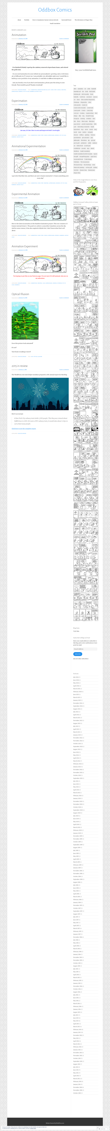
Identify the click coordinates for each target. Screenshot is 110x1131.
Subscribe (78, 654)
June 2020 (76, 818)
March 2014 (76, 1003)
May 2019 (76, 856)
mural (75, 132)
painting (87, 135)
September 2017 (77, 911)
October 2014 (77, 989)
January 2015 (77, 983)
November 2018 (77, 873)
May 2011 (75, 1073)
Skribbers (76, 151)
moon (86, 129)
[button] (85, 210)
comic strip (54, 89)
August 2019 (76, 847)
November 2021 (77, 772)
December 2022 (77, 738)
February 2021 (77, 795)
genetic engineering (87, 124)
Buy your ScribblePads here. (85, 70)
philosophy (77, 140)
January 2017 (77, 934)
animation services (42, 89)
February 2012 (77, 1047)
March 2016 (76, 948)
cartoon (95, 97)
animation (34, 89)
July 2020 (76, 816)
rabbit (89, 143)
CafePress (82, 97)
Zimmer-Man (83, 170)
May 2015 (75, 971)
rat (74, 145)
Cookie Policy (33, 1128)
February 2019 (77, 865)
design (75, 116)
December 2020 (77, 801)
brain (91, 94)
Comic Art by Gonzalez (80, 107)
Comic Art (84, 105)
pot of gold (26, 91)
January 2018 (77, 902)
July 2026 (75, 677)
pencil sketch (77, 137)
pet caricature (85, 137)
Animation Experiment (25, 246)
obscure (76, 135)
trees (93, 164)
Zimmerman (91, 170)
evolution (88, 118)
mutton (84, 132)
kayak (92, 126)
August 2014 (76, 992)
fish (75, 121)
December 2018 (77, 870)
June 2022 (76, 752)
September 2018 (77, 879)
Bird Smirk (92, 91)
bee (83, 91)
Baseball (93, 88)
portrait (93, 140)
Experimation (19, 100)
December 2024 (77, 703)
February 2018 (77, 899)
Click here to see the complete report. (24, 428)
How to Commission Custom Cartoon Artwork (45, 20)
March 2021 (76, 792)
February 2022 (77, 764)
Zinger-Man (77, 173)
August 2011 (76, 1064)
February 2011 (77, 1081)
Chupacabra (83, 102)
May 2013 (76, 1021)
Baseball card (77, 91)
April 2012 (76, 1041)
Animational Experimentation (29, 146)
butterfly (76, 97)
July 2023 (75, 726)
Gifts (95, 124)
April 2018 (76, 894)
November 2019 (77, 839)
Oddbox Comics (55, 10)
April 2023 (76, 729)
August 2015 (76, 966)
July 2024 (76, 712)
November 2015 (77, 960)
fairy (94, 118)
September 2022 (78, 746)
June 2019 (76, 853)
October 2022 (77, 743)
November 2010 (77, 1090)
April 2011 (76, 1075)
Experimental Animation (26, 194)
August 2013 (76, 1012)
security (83, 148)
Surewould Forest (66, 20)
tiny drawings (87, 164)
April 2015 (76, 974)
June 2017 (76, 920)
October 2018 (77, 876)
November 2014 (77, 986)
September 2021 (77, 778)
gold (44, 283)
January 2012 (77, 1049)
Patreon (59, 283)
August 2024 (77, 709)
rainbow (32, 91)
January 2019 (77, 868)
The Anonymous (85, 162)
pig (89, 140)
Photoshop (84, 140)
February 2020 (77, 830)
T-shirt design (88, 159)
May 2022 (76, 755)
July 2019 (75, 850)
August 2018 (76, 882)
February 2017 (77, 931)
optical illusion (38, 356)
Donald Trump (90, 116)
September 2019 (77, 844)
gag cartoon (77, 124)
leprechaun (15, 91)
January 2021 (77, 798)
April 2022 (76, 758)
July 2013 (75, 1015)
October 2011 (77, 1058)
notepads (90, 132)
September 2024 (78, 706)
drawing (82, 118)
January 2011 (77, 1084)
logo (82, 129)
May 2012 (76, 1038)
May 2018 (76, 891)
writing (95, 167)
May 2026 (76, 683)
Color (89, 102)
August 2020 (77, 813)
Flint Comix (85, 121)
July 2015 (75, 969)
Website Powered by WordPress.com (55, 1123)
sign (88, 148)
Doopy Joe (76, 118)
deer (96, 113)
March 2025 (76, 697)
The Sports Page (78, 164)
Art (49, 89)
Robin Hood (80, 145)
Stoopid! (76, 156)
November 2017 (77, 905)
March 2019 (76, 862)
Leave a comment (64, 38)
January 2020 (77, 833)
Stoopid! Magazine (84, 156)
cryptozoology (90, 113)
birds (86, 91)
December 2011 (77, 1052)
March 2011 (76, 1078)
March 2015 (76, 977)
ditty (80, 116)
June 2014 (76, 997)
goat (75, 126)
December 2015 (77, 957)
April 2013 (76, 1023)
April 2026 (76, 686)
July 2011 (75, 1067)
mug (95, 129)
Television (76, 162)
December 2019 (77, 836)
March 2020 (76, 827)
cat (74, 99)
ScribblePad (77, 148)
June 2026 (76, 680)
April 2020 (76, 824)
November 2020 (77, 804)
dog (83, 116)
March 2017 (76, 928)
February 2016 (77, 951)
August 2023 (76, 723)
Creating (63, 89)
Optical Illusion (20, 294)
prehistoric (84, 143)
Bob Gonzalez (85, 94)
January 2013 (77, 1032)
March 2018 (76, 896)
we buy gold (38, 91)
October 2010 (77, 1093)
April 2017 (76, 925)
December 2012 (77, 1035)
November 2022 (77, 740)
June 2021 (76, 784)
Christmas (76, 102)
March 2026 (76, 688)
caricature (89, 97)
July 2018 (75, 885)
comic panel (77, 110)
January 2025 (77, 700)
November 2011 (77, 1055)
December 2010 (77, 1087)
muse (79, 132)
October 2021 (77, 775)
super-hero (94, 156)
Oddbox (20, 91)
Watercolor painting (79, 167)
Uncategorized (22, 89)
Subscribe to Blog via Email (81, 638)
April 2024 (76, 714)
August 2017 (76, 914)
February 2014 (77, 1006)
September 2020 (78, 810)
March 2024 (76, 717)
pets (92, 137)
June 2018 (76, 888)
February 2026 (77, 691)
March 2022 (76, 761)
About (19, 20)
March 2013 (76, 1026)
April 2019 (76, 859)
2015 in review (20, 365)
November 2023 (77, 720)
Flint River (91, 121)
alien (75, 88)
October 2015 (77, 963)
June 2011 (75, 1070)
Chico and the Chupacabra (88, 99)
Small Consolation (55, 23)
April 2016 (76, 946)
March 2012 (76, 1044)
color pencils (77, 105)
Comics (59, 89)
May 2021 (76, 787)
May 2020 (76, 821)
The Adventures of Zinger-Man (83, 20)
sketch (92, 148)
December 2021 (77, 769)
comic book (90, 107)
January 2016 (77, 954)
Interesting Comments (83, 126)
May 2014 (76, 1000)
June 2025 (76, 694)
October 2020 (77, 807)
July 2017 (75, 917)
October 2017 (77, 908)
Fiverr (78, 121)
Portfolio (26, 20)
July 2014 (75, 995)
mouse (91, 129)
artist (88, 88)
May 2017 (75, 922)
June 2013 (76, 1018)
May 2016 (75, 943)
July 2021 (75, 781)
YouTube (76, 170)
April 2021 (76, 790)
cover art (76, 113)
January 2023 (77, 735)
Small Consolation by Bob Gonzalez (83, 154)
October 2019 (77, 841)
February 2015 (77, 980)
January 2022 (77, 766)
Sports (95, 154)
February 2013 (77, 1029)
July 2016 (75, 940)
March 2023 (76, 732)
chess (78, 99)
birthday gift (77, 94)
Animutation (19, 34)
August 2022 (76, 749)
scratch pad (87, 145)
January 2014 (77, 1009)
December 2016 (77, 937)
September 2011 (77, 1061)
